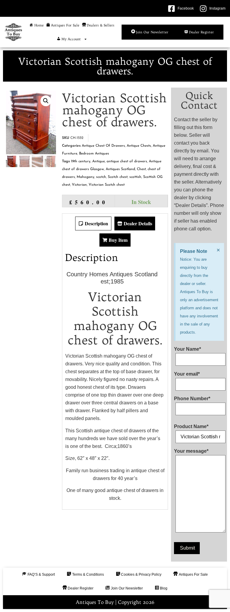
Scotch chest (118, 177)
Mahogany (85, 177)
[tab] (93, 223)
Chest (141, 169)
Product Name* (191, 426)
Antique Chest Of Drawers (103, 146)
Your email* (187, 374)
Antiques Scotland (120, 169)
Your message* (191, 451)
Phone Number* (192, 398)
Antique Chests (139, 146)
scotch (101, 177)
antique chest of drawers (127, 161)
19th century (80, 161)
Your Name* (187, 349)
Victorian (79, 185)
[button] (45, 100)
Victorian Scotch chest (107, 185)
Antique (98, 161)
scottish (135, 177)
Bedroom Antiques (94, 153)
